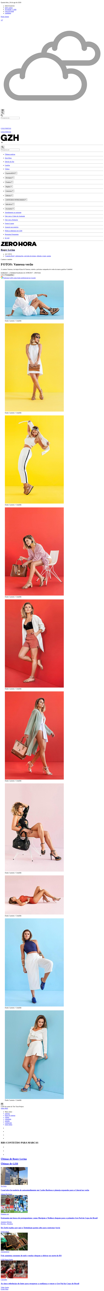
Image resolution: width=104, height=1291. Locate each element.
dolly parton (9, 8)
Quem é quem (9, 223)
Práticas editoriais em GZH (13, 231)
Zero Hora (8, 158)
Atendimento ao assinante (13, 212)
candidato (8, 13)
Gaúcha (7, 165)
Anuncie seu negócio (11, 227)
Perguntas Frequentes (12, 234)
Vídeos (7, 169)
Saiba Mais (4, 1108)
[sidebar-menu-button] (2, 110)
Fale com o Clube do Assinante (15, 216)
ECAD (7, 238)
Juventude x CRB (10, 9)
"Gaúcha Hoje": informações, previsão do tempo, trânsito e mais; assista (28, 256)
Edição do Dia (9, 162)
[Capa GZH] (52, 122)
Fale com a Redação (11, 220)
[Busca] (2, 113)
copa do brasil (9, 11)
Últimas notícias (10, 154)
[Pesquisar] (2, 147)
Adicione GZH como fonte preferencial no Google (19, 278)
